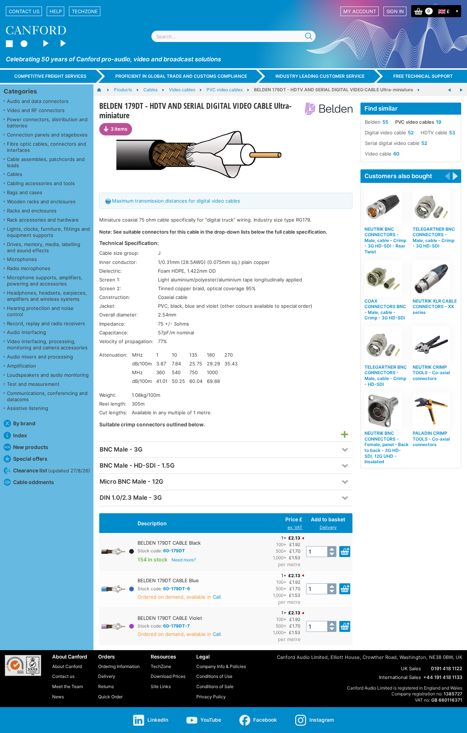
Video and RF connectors (36, 110)
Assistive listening (27, 408)
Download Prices (168, 676)
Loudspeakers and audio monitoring (48, 375)
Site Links (161, 686)
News (58, 696)
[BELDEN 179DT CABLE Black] (225, 154)
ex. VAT (294, 527)
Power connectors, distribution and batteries (47, 122)
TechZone (85, 11)
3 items (119, 129)
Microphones (22, 259)
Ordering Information (119, 666)
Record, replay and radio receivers (46, 323)
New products (30, 447)
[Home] (102, 90)
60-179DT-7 (176, 626)
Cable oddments (33, 482)
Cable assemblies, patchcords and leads (46, 162)
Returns (106, 686)
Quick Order (110, 696)
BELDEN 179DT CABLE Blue (168, 580)
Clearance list (51, 470)
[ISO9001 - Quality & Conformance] (23, 665)
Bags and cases (24, 192)
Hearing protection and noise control (40, 311)
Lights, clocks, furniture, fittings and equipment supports (48, 232)
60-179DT (174, 550)
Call (217, 597)
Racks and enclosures (32, 211)
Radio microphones (28, 268)
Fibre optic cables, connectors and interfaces (46, 147)
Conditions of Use (214, 676)
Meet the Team (67, 686)
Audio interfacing (26, 332)
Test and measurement (33, 384)
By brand (24, 423)
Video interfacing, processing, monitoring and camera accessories (47, 344)
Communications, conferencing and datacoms (47, 396)
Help (56, 11)
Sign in (395, 11)
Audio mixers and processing (40, 357)
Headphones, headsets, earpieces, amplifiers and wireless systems (47, 296)
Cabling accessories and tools (41, 183)
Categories (20, 91)
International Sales (400, 677)
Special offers (30, 459)
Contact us (24, 11)
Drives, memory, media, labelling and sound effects (43, 247)
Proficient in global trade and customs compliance (181, 76)
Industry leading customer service (319, 76)
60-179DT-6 (176, 588)
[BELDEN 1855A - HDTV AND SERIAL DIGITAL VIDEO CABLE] (461, 90)
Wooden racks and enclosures (41, 201)
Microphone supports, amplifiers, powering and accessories (44, 281)
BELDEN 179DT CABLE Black (169, 543)
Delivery (328, 527)
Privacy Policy (211, 696)
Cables (14, 174)
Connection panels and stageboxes (47, 135)
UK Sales (411, 668)
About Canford (67, 666)
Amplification (21, 366)
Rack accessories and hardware (43, 220)
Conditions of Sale (215, 686)
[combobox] (233, 36)
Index (20, 435)
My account (359, 11)
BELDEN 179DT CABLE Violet (170, 618)
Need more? (183, 560)
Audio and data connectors (38, 101)
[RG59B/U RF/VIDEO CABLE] (449, 90)
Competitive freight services (50, 76)
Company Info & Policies (221, 666)
